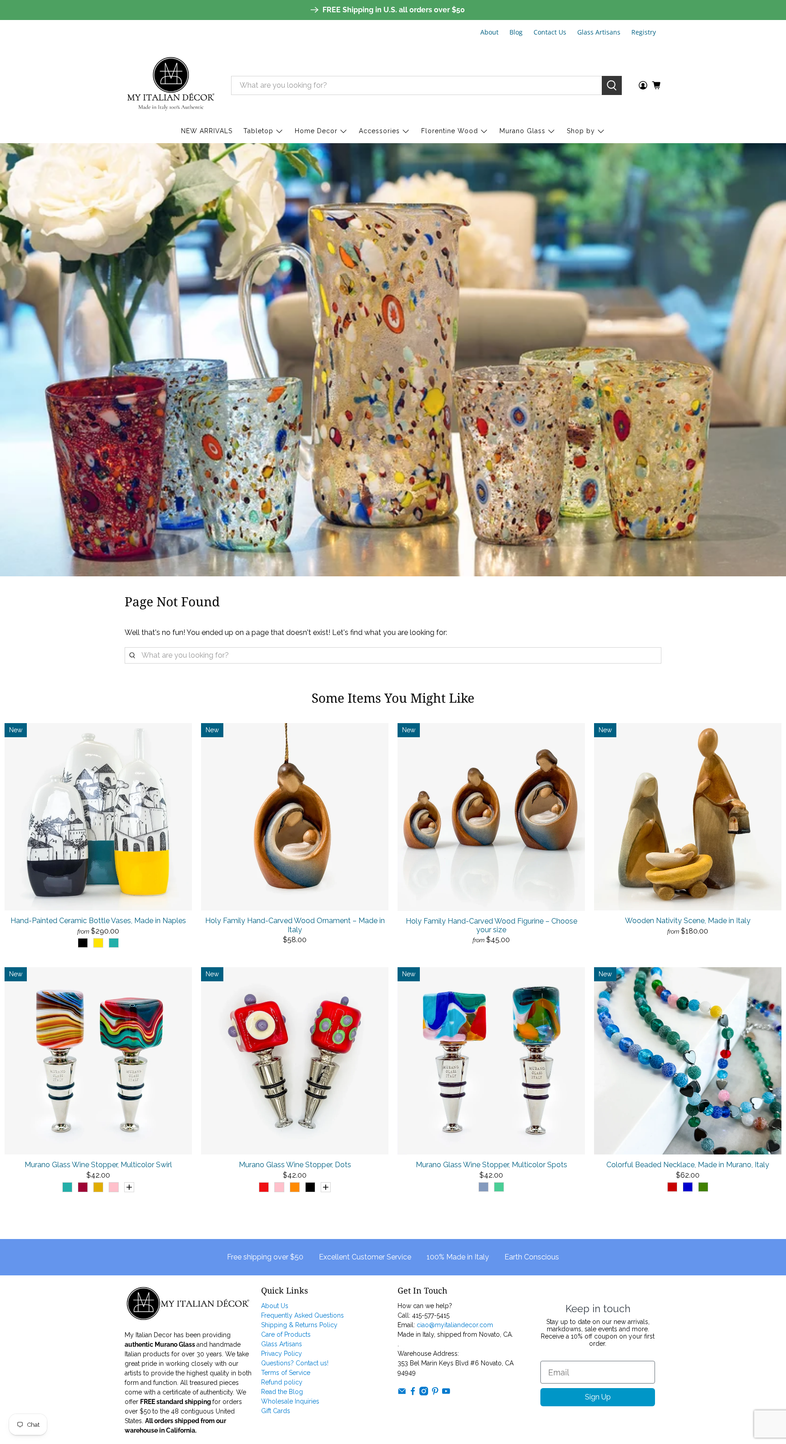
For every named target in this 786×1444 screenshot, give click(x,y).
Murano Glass (522, 131)
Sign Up (598, 1397)
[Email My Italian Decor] (402, 1393)
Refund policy (281, 1382)
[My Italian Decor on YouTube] (446, 1393)
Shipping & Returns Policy (299, 1325)
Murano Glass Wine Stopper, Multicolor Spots (491, 1164)
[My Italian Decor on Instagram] (423, 1393)
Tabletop (258, 131)
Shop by (581, 131)
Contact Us (550, 32)
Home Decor (316, 131)
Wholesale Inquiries (290, 1401)
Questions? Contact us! (294, 1363)
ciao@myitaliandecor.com (455, 1325)
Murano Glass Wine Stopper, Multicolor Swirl (98, 1164)
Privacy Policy (281, 1353)
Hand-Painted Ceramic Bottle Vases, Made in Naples (98, 920)
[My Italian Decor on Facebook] (412, 1393)
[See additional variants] (129, 1187)
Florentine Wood (449, 131)
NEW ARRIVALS (206, 131)
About (489, 32)
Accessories (379, 131)
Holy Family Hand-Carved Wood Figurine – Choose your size (491, 925)
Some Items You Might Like (393, 697)
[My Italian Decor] (171, 85)
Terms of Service (285, 1372)
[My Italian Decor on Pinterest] (435, 1393)
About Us (274, 1305)
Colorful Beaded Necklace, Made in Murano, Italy (687, 1164)
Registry (643, 32)
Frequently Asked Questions (302, 1315)
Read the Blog (282, 1391)
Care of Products (286, 1334)
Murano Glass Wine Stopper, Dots (295, 1164)
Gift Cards (275, 1410)
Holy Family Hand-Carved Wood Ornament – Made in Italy (295, 925)
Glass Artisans (598, 32)
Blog (516, 32)
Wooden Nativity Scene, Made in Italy (688, 920)
